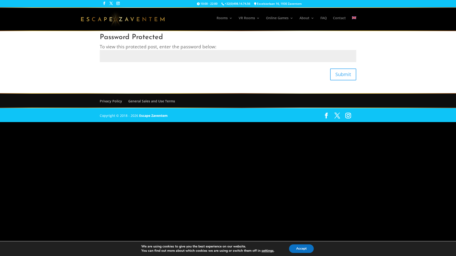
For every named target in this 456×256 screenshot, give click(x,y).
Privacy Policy (111, 101)
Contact (339, 18)
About (304, 18)
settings (267, 251)
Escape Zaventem (153, 115)
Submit (343, 74)
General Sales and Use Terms (151, 101)
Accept (301, 248)
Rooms (222, 18)
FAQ (323, 18)
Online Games (277, 18)
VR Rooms (247, 18)
